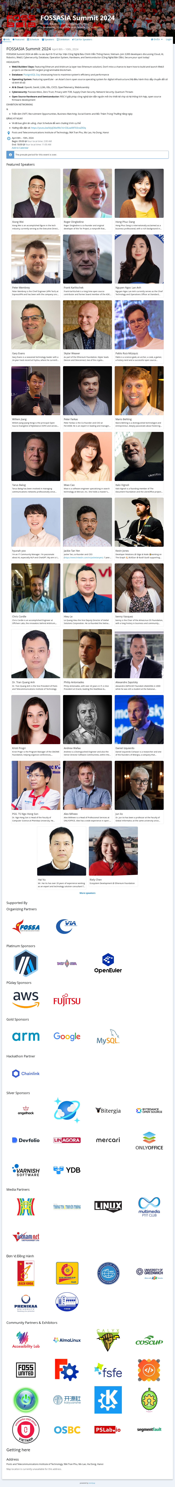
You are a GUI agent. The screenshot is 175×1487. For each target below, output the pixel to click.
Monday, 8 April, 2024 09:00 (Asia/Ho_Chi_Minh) (64, 23)
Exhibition (64, 39)
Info (7, 39)
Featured (19, 39)
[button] (157, 39)
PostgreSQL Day (32, 74)
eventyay (92, 1483)
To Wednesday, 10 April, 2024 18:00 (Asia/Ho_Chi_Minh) (68, 27)
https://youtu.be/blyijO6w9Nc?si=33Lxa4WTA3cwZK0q (58, 127)
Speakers (49, 39)
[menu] (157, 39)
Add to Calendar (20, 147)
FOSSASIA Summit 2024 (77, 18)
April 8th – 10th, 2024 (22, 137)
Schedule (34, 39)
